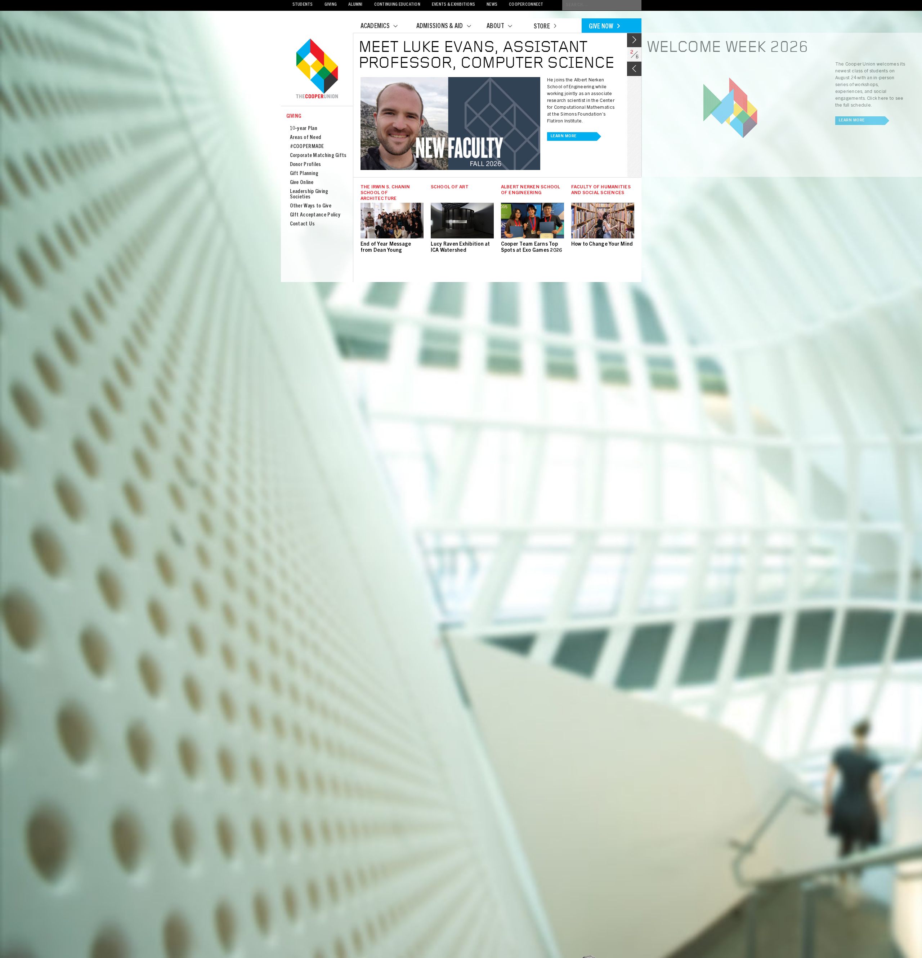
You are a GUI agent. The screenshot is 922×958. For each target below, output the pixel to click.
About (495, 26)
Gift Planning (304, 173)
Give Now (601, 27)
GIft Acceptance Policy (315, 215)
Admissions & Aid (439, 26)
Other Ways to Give (310, 206)
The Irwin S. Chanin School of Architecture (385, 193)
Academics (375, 26)
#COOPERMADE (307, 146)
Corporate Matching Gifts (318, 155)
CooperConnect (526, 5)
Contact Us (302, 224)
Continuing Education (397, 5)
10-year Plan (304, 128)
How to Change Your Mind (602, 244)
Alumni (355, 5)
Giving (331, 5)
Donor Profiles (305, 164)
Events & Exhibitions (453, 5)
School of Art (450, 187)
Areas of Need (305, 137)
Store (542, 27)
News (492, 5)
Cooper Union (317, 69)
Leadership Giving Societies (309, 194)
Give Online (302, 182)
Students (302, 5)
